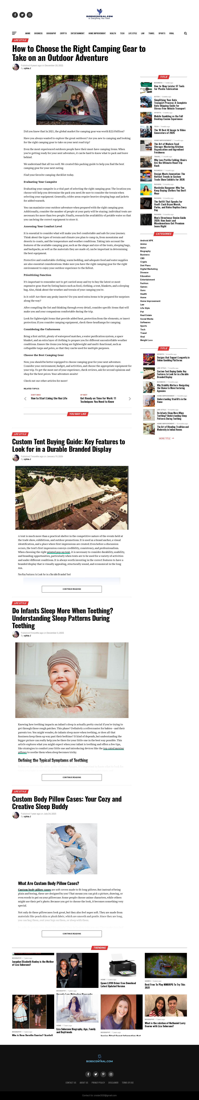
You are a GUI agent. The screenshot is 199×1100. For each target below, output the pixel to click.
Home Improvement (97, 33)
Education (145, 276)
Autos (143, 248)
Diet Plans (145, 265)
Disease (144, 272)
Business (38, 33)
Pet (142, 312)
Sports (162, 33)
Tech (122, 33)
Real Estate (146, 315)
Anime (27, 33)
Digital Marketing (149, 269)
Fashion (144, 283)
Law (142, 33)
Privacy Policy (98, 1082)
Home (143, 297)
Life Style (132, 33)
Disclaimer (113, 1082)
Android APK (146, 240)
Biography (51, 33)
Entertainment (77, 33)
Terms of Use (128, 1082)
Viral (171, 33)
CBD (142, 258)
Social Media (146, 319)
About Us (84, 1082)
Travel (151, 33)
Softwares (145, 322)
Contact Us (71, 1082)
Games (143, 287)
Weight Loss (146, 340)
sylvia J (27, 68)
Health (113, 33)
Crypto (63, 33)
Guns (143, 290)
